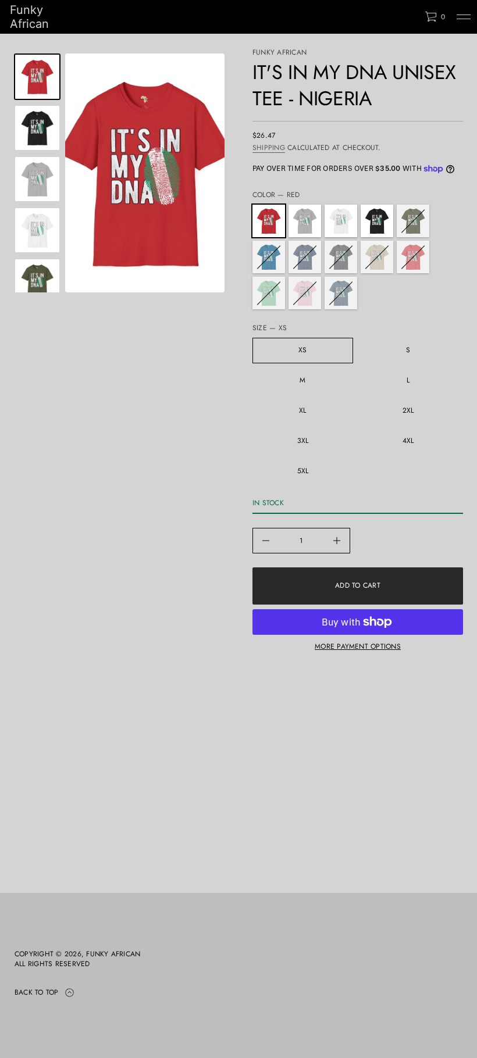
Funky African (29, 17)
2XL (408, 410)
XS (302, 350)
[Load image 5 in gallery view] (37, 230)
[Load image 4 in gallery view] (37, 179)
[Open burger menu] (464, 17)
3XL (303, 440)
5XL (303, 471)
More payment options (358, 646)
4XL (408, 440)
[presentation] (145, 172)
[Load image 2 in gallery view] (37, 128)
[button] (435, 17)
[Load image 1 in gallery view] (37, 77)
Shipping (268, 147)
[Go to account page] (412, 19)
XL (302, 410)
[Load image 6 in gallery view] (37, 281)
